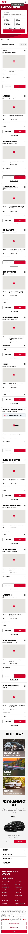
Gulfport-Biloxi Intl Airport (11, 460)
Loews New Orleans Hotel (10, 187)
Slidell (5, 50)
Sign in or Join (20, 2)
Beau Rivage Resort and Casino (12, 505)
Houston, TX (18, 884)
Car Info (7, 841)
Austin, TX (4, 898)
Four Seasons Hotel (8, 230)
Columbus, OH (5, 884)
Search (15, 31)
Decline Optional (14, 927)
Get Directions (8, 86)
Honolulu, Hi (4, 906)
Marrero (5, 364)
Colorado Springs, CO (20, 903)
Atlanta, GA (4, 892)
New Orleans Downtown (10, 141)
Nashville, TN (18, 906)
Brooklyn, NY (18, 881)
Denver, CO (4, 895)
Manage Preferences (14, 923)
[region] (14, 920)
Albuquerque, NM (6, 881)
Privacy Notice (6, 919)
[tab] (5, 878)
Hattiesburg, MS (7, 595)
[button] (14, 61)
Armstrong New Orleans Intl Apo (12, 409)
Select (20, 86)
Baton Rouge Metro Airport (11, 686)
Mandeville (6, 96)
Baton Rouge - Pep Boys (9, 549)
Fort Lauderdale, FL (6, 900)
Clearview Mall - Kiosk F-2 (10, 317)
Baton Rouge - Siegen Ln (9, 640)
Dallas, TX (4, 889)
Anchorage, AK (5, 887)
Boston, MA (4, 903)
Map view (22, 44)
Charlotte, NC (18, 892)
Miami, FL (17, 900)
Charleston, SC (18, 887)
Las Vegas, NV (18, 889)
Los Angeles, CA (18, 895)
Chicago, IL (17, 898)
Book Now (20, 841)
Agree (14, 931)
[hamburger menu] (25, 2)
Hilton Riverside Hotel (9, 272)
